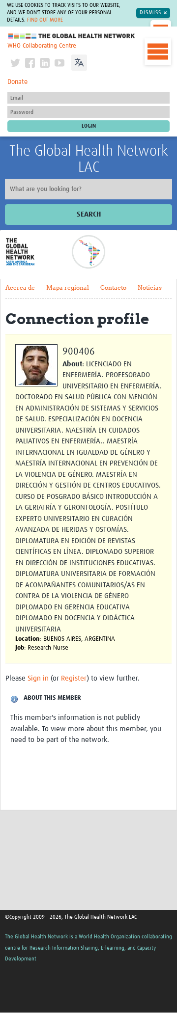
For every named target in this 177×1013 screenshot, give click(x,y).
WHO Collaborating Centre (41, 46)
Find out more (45, 20)
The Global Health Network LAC (88, 159)
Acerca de (20, 287)
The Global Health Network (71, 36)
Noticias (150, 287)
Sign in (38, 678)
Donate (17, 82)
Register (74, 678)
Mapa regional (67, 287)
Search (89, 214)
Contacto (113, 287)
